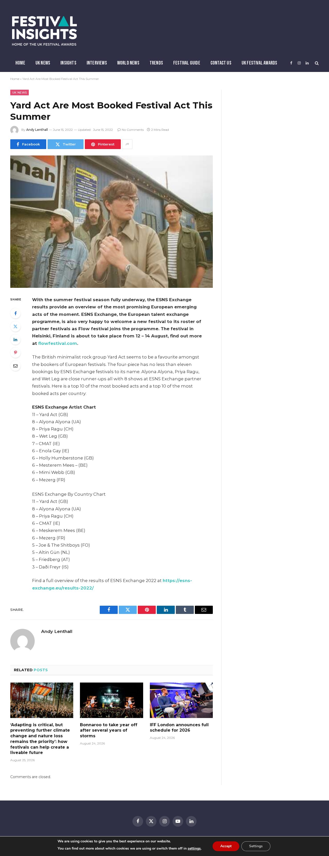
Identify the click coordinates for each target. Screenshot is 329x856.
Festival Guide (186, 63)
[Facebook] (15, 313)
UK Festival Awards (259, 63)
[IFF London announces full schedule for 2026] (181, 700)
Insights (68, 63)
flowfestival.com (57, 343)
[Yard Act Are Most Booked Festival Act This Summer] (111, 221)
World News (128, 63)
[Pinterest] (15, 352)
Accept (226, 846)
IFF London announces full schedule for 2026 (179, 727)
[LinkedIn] (15, 339)
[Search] (316, 63)
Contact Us (221, 63)
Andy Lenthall (37, 130)
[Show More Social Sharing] (127, 144)
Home (20, 63)
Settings (256, 846)
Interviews (97, 63)
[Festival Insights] (44, 31)
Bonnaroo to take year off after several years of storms (108, 730)
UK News (42, 63)
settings (194, 848)
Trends (156, 63)
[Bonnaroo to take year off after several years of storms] (111, 700)
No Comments (133, 130)
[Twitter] (15, 326)
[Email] (15, 366)
